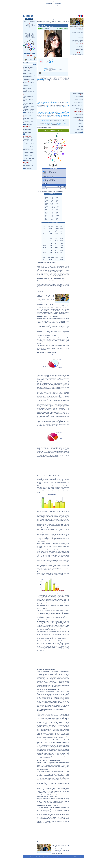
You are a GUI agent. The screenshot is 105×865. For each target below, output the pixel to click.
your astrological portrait (51, 305)
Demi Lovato (80, 126)
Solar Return (25, 97)
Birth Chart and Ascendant (28, 73)
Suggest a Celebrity (79, 99)
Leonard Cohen (80, 129)
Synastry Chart (26, 90)
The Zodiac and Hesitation (28, 152)
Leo (49, 63)
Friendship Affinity (26, 87)
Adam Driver (80, 125)
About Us (33, 856)
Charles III (60, 106)
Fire (51, 65)
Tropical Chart (46, 179)
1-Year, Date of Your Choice (77, 40)
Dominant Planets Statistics (77, 115)
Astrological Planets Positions (77, 117)
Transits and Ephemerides (29, 21)
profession (47, 123)
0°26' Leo (51, 61)
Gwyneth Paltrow (62, 101)
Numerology (46, 68)
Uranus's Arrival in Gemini (28, 139)
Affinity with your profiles (63, 28)
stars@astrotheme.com (41, 79)
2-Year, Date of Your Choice (77, 41)
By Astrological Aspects (78, 102)
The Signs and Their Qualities (29, 157)
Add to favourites (42, 28)
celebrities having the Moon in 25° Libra (56, 117)
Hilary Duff (50, 102)
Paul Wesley (59, 111)
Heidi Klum (46, 107)
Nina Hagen (63, 116)
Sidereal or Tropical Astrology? (29, 107)
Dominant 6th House (27, 130)
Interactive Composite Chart (28, 91)
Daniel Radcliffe (53, 111)
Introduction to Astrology (28, 104)
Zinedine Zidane (80, 122)
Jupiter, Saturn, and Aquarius (29, 143)
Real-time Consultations (78, 97)
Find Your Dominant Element (28, 77)
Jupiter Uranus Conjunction (28, 142)
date (60, 123)
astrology (40, 302)
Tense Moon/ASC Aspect (28, 121)
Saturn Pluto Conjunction (28, 145)
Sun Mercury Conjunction (28, 119)
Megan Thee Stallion (47, 101)
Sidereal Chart (51, 179)
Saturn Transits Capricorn (28, 149)
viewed (58, 124)
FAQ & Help (56, 856)
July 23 (54, 59)
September (81, 37)
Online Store (61, 856)
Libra (55, 63)
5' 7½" (56, 69)
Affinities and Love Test (27, 85)
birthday (64, 123)
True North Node (46, 180)
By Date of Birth (80, 106)
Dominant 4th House (27, 127)
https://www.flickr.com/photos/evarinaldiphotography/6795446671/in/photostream (58, 54)
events (48, 121)
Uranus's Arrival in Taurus (28, 148)
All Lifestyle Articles (28, 160)
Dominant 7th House (27, 132)
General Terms (39, 856)
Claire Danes (52, 116)
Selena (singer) (44, 102)
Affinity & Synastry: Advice (28, 165)
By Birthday (77, 108)
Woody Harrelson (62, 112)
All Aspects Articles (28, 124)
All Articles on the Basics (29, 112)
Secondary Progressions (28, 99)
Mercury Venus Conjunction (28, 118)
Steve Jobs (66, 99)
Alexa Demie (57, 115)
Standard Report (79, 49)
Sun (49, 64)
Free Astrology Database (78, 96)
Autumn (81, 38)
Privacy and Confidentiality (48, 856)
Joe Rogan (63, 115)
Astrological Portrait (79, 31)
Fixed (54, 65)
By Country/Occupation (78, 112)
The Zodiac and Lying (27, 155)
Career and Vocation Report (77, 32)
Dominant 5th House (27, 129)
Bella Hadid (55, 106)
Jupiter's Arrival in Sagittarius (28, 146)
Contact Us (29, 856)
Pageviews (46, 70)
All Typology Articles (28, 134)
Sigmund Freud (55, 101)
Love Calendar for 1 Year (78, 54)
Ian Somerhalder (40, 107)
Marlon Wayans (48, 113)
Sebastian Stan (80, 128)
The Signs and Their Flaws (28, 158)
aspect (50, 123)
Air (49, 65)
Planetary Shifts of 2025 (28, 140)
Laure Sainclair (43, 116)
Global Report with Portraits (77, 51)
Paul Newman (55, 102)
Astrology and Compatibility (28, 163)
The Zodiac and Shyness (28, 154)
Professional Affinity (27, 88)
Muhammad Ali (66, 106)
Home (25, 856)
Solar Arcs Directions (27, 100)
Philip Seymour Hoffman (53, 112)
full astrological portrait (59, 851)
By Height (77, 109)
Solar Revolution (79, 46)
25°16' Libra (51, 62)
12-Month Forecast (79, 44)
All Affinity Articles (28, 168)
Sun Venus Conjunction (27, 122)
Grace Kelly (39, 101)
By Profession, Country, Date (77, 105)
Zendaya (44, 106)
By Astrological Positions (78, 103)
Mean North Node (53, 180)
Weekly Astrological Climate (28, 137)
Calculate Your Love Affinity (28, 82)
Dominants (46, 64)
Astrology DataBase (45, 120)
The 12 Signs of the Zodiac (28, 109)
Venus (52, 64)
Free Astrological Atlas (27, 76)
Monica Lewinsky (44, 112)
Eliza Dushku (58, 116)
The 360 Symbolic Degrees (28, 79)
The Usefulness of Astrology (28, 106)
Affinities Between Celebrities (29, 84)
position (53, 123)
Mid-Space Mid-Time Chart (28, 93)
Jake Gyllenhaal (49, 106)
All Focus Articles (78, 132)
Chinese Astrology (45, 67)
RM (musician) (80, 123)
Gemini (52, 63)
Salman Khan (51, 107)
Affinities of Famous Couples (28, 166)
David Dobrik (42, 113)
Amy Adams (80, 120)
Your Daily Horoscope (27, 70)
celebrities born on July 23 (62, 113)
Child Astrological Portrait (78, 34)
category (57, 123)
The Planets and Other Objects (29, 110)
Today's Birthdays (79, 114)
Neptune (55, 64)
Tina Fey (48, 116)
